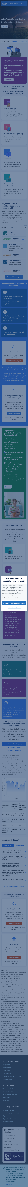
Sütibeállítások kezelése (14, 608)
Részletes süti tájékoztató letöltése (11, 598)
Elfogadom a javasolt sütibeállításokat (13, 603)
